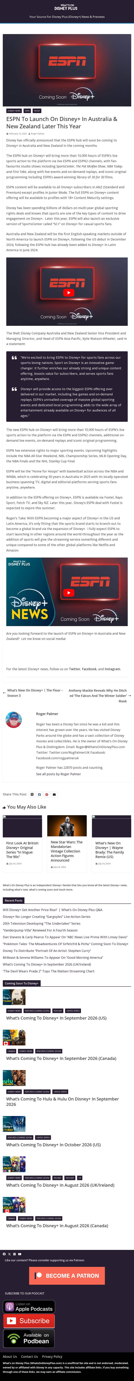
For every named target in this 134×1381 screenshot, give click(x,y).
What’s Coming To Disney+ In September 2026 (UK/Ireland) (47, 964)
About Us (10, 1356)
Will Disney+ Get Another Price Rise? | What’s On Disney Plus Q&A (52, 910)
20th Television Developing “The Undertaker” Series (41, 923)
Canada (11, 1051)
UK (80, 1178)
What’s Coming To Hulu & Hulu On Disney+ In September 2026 (62, 1101)
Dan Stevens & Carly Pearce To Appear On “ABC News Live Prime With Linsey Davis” (65, 937)
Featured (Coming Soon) (37, 1011)
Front (37, 111)
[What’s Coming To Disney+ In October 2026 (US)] (14, 1119)
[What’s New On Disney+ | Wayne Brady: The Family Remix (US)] (111, 818)
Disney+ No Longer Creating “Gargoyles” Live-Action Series (46, 916)
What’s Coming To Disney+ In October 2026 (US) (53, 1144)
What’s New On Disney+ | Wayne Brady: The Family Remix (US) (109, 850)
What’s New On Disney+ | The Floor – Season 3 (35, 693)
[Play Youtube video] (68, 292)
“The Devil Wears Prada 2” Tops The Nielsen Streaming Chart (48, 971)
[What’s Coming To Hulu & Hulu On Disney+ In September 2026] (14, 1073)
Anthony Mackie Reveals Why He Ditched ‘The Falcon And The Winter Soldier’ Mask (98, 695)
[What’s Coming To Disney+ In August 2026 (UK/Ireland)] (14, 1159)
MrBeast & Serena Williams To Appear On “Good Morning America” (53, 957)
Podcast (58, 1011)
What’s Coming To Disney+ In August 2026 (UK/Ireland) (60, 1185)
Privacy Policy (52, 1356)
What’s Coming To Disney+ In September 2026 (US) (56, 1018)
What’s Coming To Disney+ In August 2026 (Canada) (57, 1225)
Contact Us (29, 1356)
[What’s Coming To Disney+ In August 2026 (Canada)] (14, 1199)
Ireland (57, 1178)
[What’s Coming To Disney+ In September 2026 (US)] (14, 992)
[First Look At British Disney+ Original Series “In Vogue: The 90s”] (22, 818)
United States (73, 1011)
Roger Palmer (37, 133)
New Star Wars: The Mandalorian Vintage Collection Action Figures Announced (67, 851)
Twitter (74, 669)
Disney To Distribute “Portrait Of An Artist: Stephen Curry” (47, 951)
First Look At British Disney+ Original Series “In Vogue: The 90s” (22, 850)
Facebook (89, 669)
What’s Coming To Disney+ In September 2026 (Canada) (61, 1058)
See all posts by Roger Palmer (58, 774)
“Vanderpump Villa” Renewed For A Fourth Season (40, 930)
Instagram (112, 669)
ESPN (27, 111)
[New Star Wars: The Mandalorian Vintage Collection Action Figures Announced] (67, 818)
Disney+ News (14, 111)
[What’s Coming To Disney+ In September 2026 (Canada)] (14, 1032)
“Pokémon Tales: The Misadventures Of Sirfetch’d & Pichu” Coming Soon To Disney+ (65, 944)
